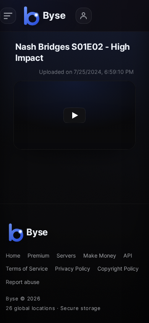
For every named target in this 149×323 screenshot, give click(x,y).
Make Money (99, 255)
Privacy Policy (72, 268)
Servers (66, 255)
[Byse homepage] (46, 15)
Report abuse (22, 282)
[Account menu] (84, 16)
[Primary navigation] (8, 16)
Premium (38, 255)
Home (13, 255)
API (127, 255)
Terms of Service (27, 268)
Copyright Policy (118, 268)
